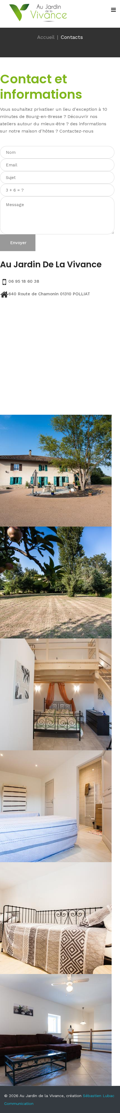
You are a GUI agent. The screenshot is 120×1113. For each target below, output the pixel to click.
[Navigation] (113, 9)
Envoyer (18, 242)
